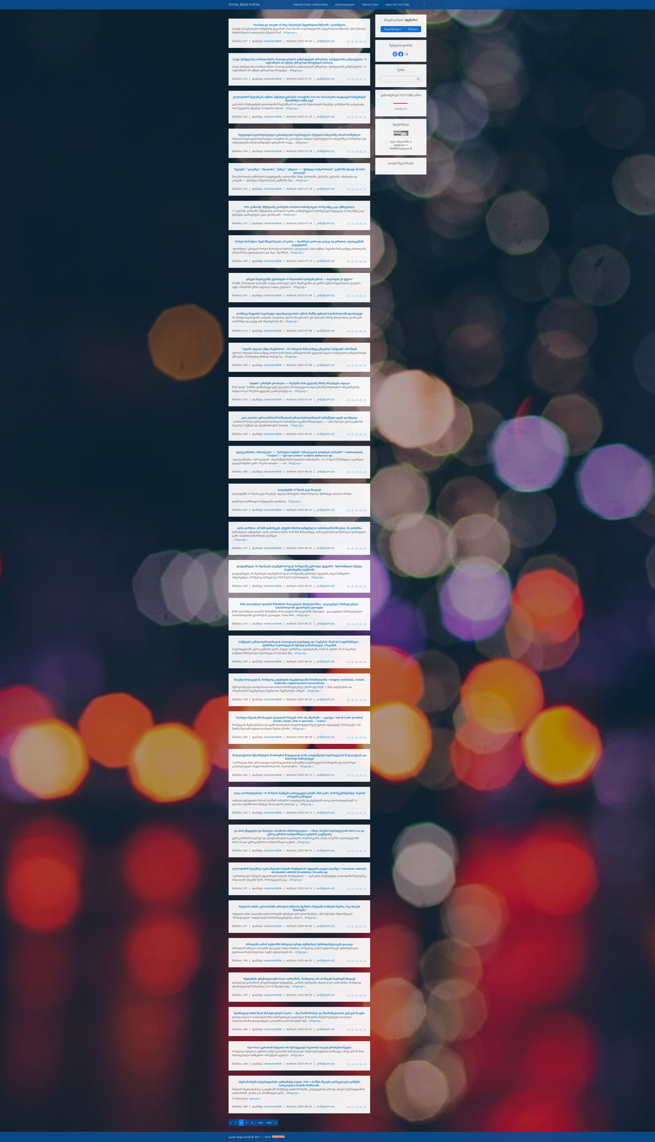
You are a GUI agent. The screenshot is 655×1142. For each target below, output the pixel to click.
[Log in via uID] (395, 54)
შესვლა (413, 29)
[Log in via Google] (406, 54)
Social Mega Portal (244, 4)
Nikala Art (401, 108)
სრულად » (290, 32)
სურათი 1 (255, 1098)
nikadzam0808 (273, 41)
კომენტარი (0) (325, 41)
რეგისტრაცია (392, 29)
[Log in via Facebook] (400, 54)
